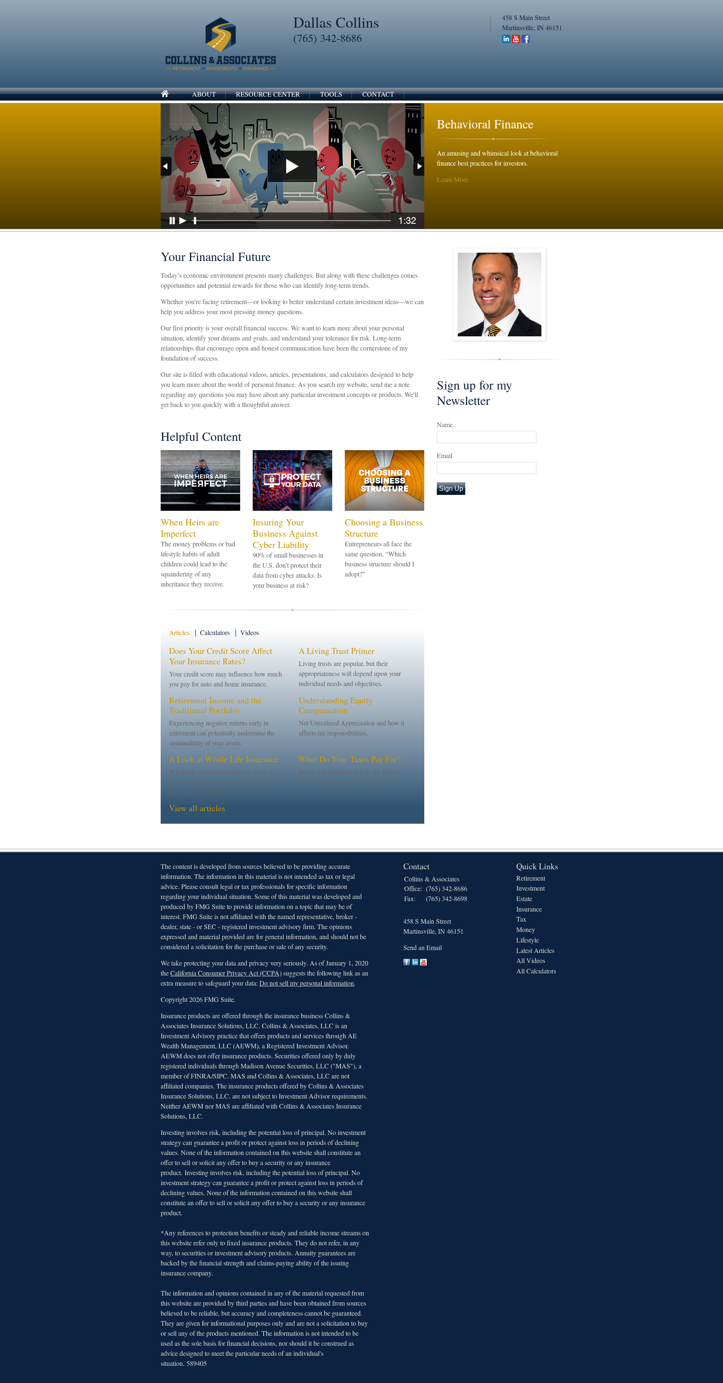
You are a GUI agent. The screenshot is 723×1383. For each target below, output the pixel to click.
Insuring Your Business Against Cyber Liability (285, 533)
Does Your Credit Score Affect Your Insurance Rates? (220, 656)
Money (525, 929)
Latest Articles (535, 950)
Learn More (452, 179)
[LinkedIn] (506, 40)
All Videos (530, 960)
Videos (249, 632)
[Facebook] (525, 40)
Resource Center (268, 94)
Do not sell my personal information (306, 982)
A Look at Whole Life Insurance (224, 759)
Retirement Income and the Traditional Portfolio (215, 705)
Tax (521, 918)
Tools (331, 94)
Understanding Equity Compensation (336, 705)
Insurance (529, 908)
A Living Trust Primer (336, 650)
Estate (524, 898)
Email (444, 455)
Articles (179, 632)
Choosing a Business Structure (384, 527)
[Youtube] (516, 40)
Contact (378, 94)
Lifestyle (527, 939)
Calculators (215, 632)
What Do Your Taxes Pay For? (350, 759)
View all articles (197, 808)
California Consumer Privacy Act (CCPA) (226, 972)
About (204, 94)
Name (445, 424)
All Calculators (536, 970)
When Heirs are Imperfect (190, 527)
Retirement (530, 877)
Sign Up (451, 488)
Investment (530, 888)
